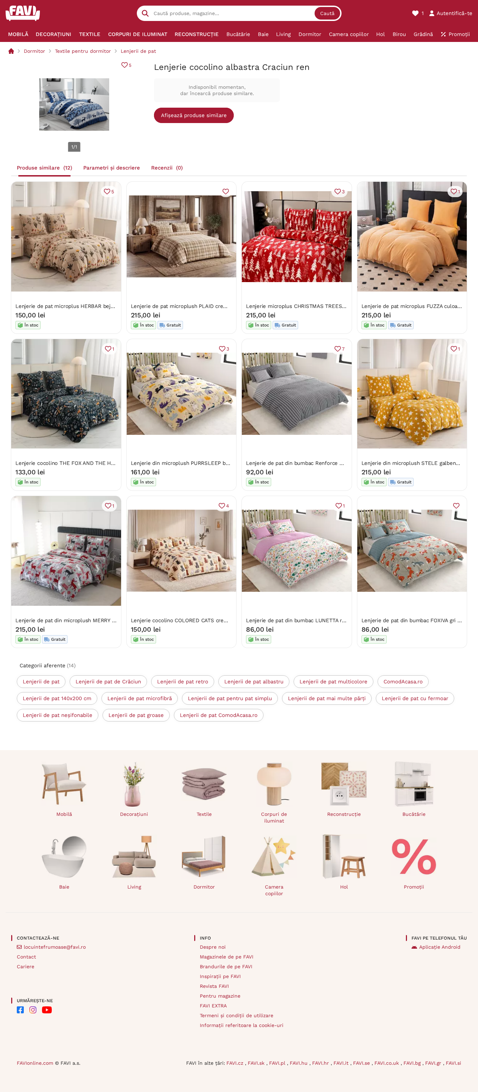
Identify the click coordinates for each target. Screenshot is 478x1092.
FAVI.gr (434, 1063)
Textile (204, 814)
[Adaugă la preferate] (225, 191)
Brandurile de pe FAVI (226, 966)
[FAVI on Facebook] (20, 1009)
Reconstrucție (344, 814)
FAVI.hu (299, 1063)
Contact (26, 957)
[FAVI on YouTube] (47, 1009)
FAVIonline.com (35, 1063)
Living (134, 887)
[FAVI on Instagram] (32, 1009)
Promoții (414, 887)
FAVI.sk (257, 1063)
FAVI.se (362, 1063)
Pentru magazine (220, 996)
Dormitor (34, 51)
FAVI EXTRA (213, 1005)
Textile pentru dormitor (83, 51)
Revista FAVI (214, 986)
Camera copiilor (274, 890)
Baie (64, 887)
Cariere (25, 966)
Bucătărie (414, 814)
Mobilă (64, 814)
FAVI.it (341, 1063)
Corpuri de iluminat (274, 817)
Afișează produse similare (194, 115)
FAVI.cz (235, 1063)
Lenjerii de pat (138, 51)
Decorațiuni (134, 814)
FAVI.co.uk (387, 1063)
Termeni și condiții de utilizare (236, 1015)
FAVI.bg (412, 1063)
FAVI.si (453, 1063)
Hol (344, 887)
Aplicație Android (440, 947)
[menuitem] (18, 34)
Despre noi (213, 947)
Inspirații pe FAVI (220, 976)
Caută (327, 13)
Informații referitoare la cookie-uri (241, 1025)
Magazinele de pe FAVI (226, 957)
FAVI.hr (321, 1063)
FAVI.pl (278, 1063)
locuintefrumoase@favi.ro (55, 947)
